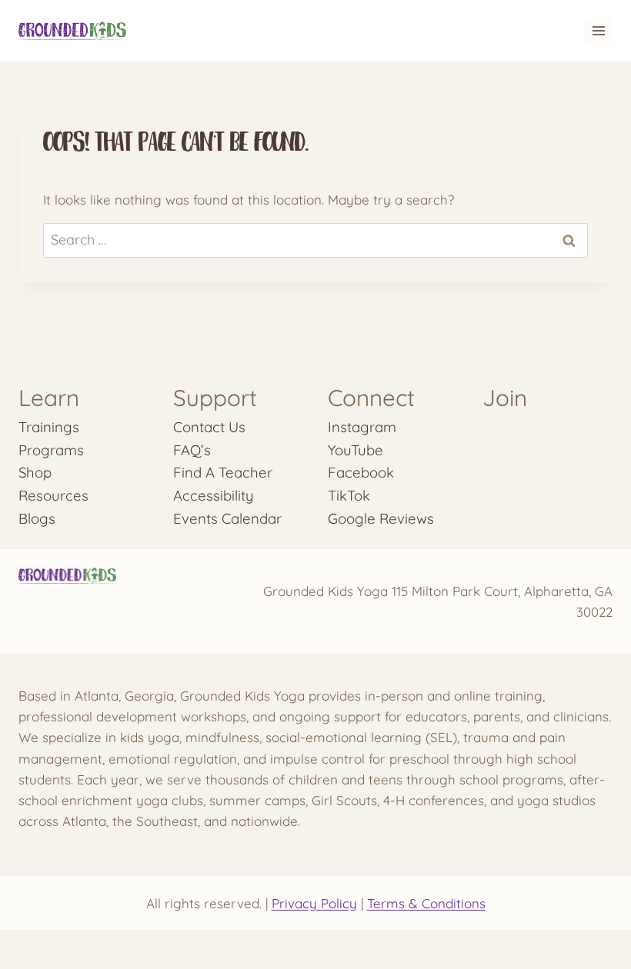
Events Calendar (227, 518)
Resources (53, 495)
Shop (35, 472)
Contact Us (209, 427)
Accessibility (213, 495)
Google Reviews (381, 518)
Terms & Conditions (426, 903)
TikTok (349, 495)
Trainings (48, 427)
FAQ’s (192, 450)
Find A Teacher (222, 472)
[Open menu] (598, 30)
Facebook (361, 472)
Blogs (36, 518)
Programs (51, 450)
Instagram (362, 427)
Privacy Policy (314, 903)
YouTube (355, 450)
